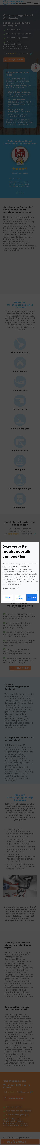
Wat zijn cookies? (11, 588)
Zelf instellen (20, 597)
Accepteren (32, 597)
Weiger (7, 597)
